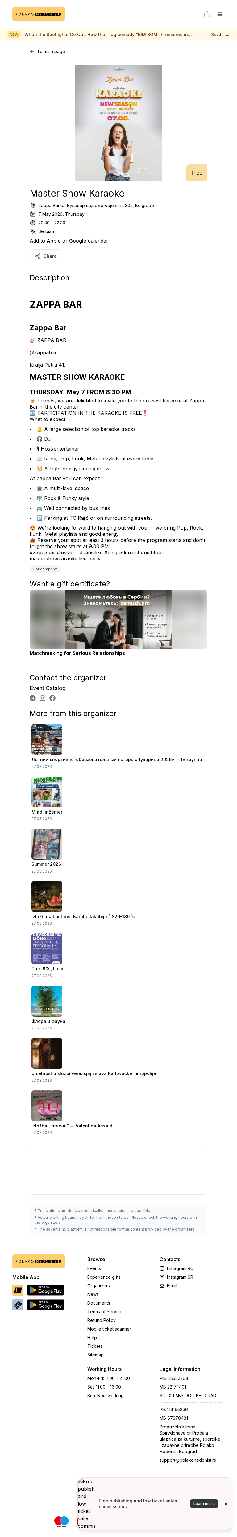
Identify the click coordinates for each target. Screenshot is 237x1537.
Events (94, 1268)
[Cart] (206, 14)
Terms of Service (105, 1311)
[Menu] (220, 14)
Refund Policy (101, 1320)
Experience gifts (104, 1277)
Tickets (94, 1346)
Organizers (98, 1285)
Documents (98, 1303)
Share (50, 256)
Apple (54, 241)
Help (92, 1337)
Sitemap (95, 1354)
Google (77, 241)
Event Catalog (48, 688)
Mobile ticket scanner (109, 1328)
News (93, 1294)
